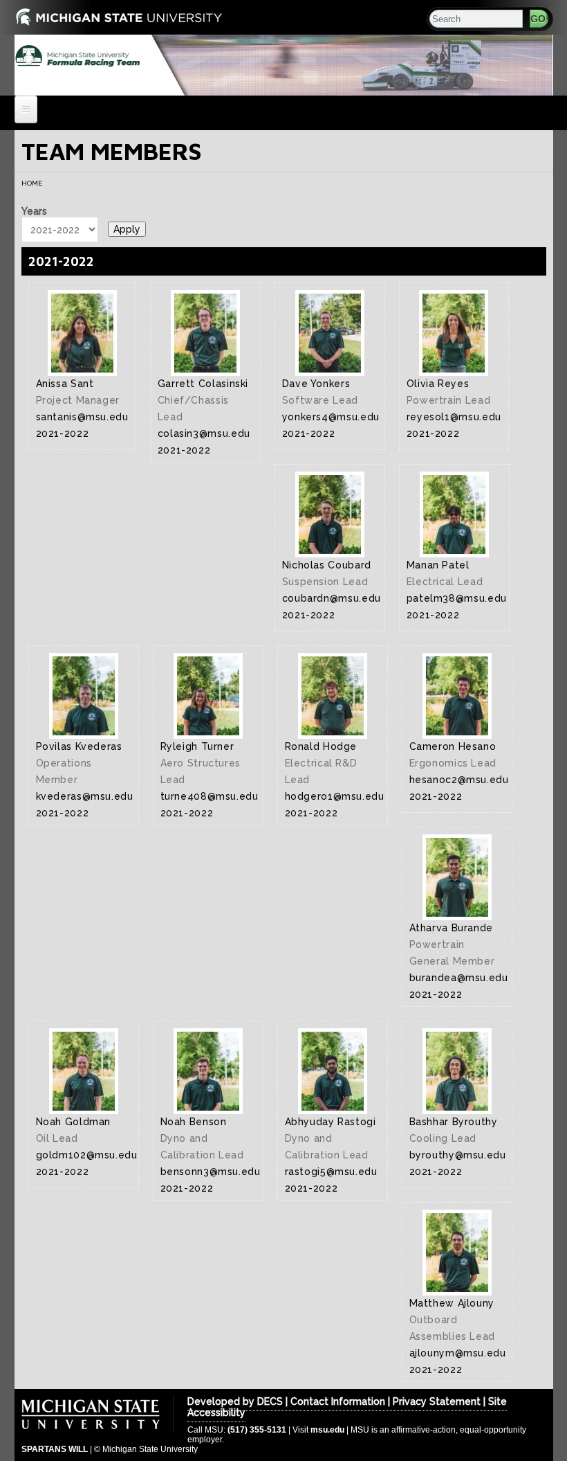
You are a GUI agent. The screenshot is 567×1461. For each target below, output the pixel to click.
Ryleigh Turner (197, 746)
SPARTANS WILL (54, 1449)
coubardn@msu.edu (331, 598)
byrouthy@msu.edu (457, 1154)
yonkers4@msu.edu (331, 416)
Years (34, 211)
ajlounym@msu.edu (457, 1353)
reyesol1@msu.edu (454, 416)
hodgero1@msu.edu (334, 796)
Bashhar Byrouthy (453, 1121)
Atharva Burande (451, 927)
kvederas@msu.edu (84, 796)
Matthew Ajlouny (452, 1303)
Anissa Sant (65, 383)
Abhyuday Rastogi (330, 1121)
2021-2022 (61, 261)
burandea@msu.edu (458, 977)
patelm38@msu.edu (457, 598)
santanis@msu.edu (82, 416)
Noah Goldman (73, 1121)
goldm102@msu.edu (87, 1154)
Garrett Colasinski (203, 383)
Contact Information (336, 1401)
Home (31, 183)
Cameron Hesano (452, 746)
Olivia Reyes (438, 383)
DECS (270, 1401)
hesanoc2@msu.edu (459, 779)
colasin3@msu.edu (204, 433)
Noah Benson (193, 1121)
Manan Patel (438, 565)
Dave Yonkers (316, 383)
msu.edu (327, 1430)
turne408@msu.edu (209, 796)
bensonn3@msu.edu (210, 1171)
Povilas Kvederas (79, 746)
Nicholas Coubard (326, 565)
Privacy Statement (437, 1401)
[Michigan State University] (32, 15)
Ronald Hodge (321, 746)
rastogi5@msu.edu (331, 1171)
